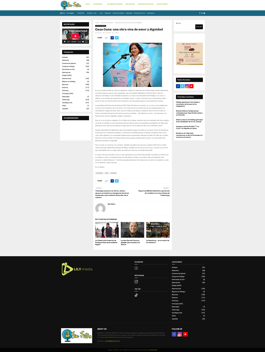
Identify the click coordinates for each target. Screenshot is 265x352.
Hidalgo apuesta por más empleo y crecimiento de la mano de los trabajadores (188, 104)
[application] (75, 36)
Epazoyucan (66, 72)
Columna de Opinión (115, 4)
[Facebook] (174, 334)
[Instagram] (179, 334)
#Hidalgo (113, 173)
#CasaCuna (99, 173)
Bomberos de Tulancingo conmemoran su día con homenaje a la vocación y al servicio (189, 135)
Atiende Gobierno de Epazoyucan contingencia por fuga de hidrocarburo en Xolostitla (189, 113)
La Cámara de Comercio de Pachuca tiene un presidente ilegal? (106, 242)
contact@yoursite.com (112, 341)
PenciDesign (153, 350)
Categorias (97, 4)
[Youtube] (185, 334)
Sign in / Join (92, 13)
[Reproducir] (65, 42)
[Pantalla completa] (86, 42)
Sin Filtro (99, 33)
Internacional (66, 78)
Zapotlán (65, 108)
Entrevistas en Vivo (146, 4)
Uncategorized (67, 102)
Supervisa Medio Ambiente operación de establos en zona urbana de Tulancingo (154, 193)
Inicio (88, 4)
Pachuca (65, 87)
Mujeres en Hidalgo (68, 81)
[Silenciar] (83, 42)
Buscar (178, 23)
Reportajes (130, 4)
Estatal (64, 75)
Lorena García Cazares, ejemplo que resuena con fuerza (130, 242)
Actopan (65, 57)
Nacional (65, 84)
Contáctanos (162, 4)
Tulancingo (66, 99)
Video (64, 105)
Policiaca (65, 90)
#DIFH (106, 173)
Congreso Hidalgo (68, 66)
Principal (65, 93)
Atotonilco (65, 60)
